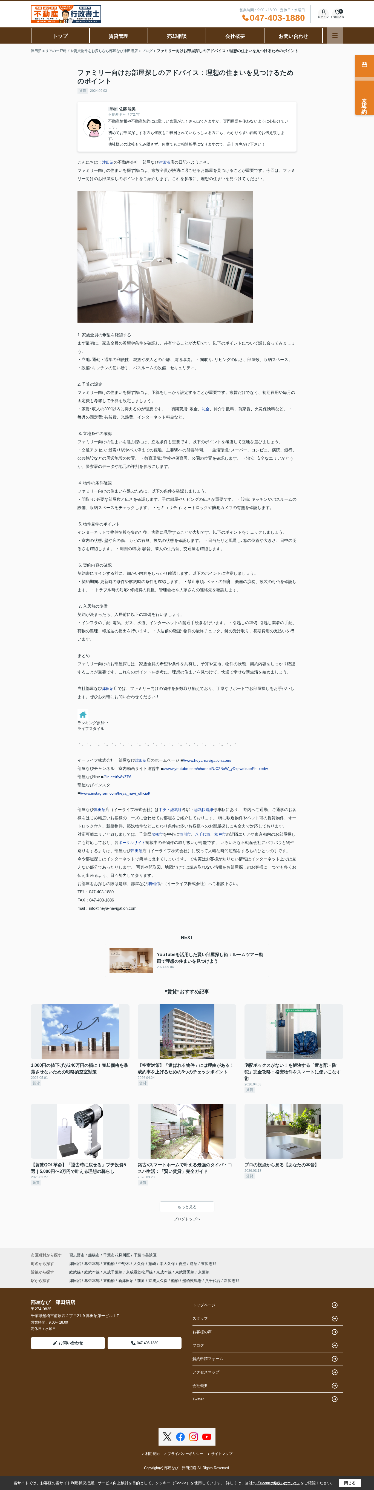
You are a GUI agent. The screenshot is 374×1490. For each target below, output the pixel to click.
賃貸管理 (118, 36)
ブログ (198, 1345)
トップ (60, 36)
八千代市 (202, 834)
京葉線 (203, 1272)
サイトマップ (221, 1454)
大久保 (139, 1263)
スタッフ (200, 1318)
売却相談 (177, 36)
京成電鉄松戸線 (140, 1272)
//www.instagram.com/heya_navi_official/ (115, 793)
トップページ (203, 1305)
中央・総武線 (170, 809)
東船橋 (109, 1263)
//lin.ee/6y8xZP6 (117, 777)
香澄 (183, 1263)
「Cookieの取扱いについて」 (278, 1483)
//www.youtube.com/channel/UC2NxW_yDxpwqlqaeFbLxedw (215, 768)
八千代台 (212, 1280)
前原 (141, 1280)
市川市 (185, 834)
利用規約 (152, 1454)
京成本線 (164, 1272)
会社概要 (235, 36)
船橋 (175, 1280)
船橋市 (157, 834)
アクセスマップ (205, 1372)
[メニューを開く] (335, 35)
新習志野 (231, 1280)
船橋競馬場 (192, 1280)
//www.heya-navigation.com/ (207, 760)
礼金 (205, 409)
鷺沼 (194, 1263)
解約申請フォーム (207, 1359)
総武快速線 (203, 809)
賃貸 (82, 91)
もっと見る (187, 1207)
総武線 (75, 1272)
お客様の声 (202, 1332)
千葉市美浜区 (145, 1255)
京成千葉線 (113, 1272)
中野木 (124, 1263)
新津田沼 (126, 1280)
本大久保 (168, 1263)
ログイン (323, 16)
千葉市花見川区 (116, 1255)
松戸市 (220, 834)
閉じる (350, 1483)
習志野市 (77, 1255)
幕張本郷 (92, 1263)
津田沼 (108, 162)
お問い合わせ (293, 36)
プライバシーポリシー (185, 1454)
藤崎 (152, 1263)
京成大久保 (158, 1280)
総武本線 (92, 1272)
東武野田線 (185, 1272)
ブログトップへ (187, 1219)
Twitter (198, 1399)
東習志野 (208, 1263)
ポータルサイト (132, 842)
